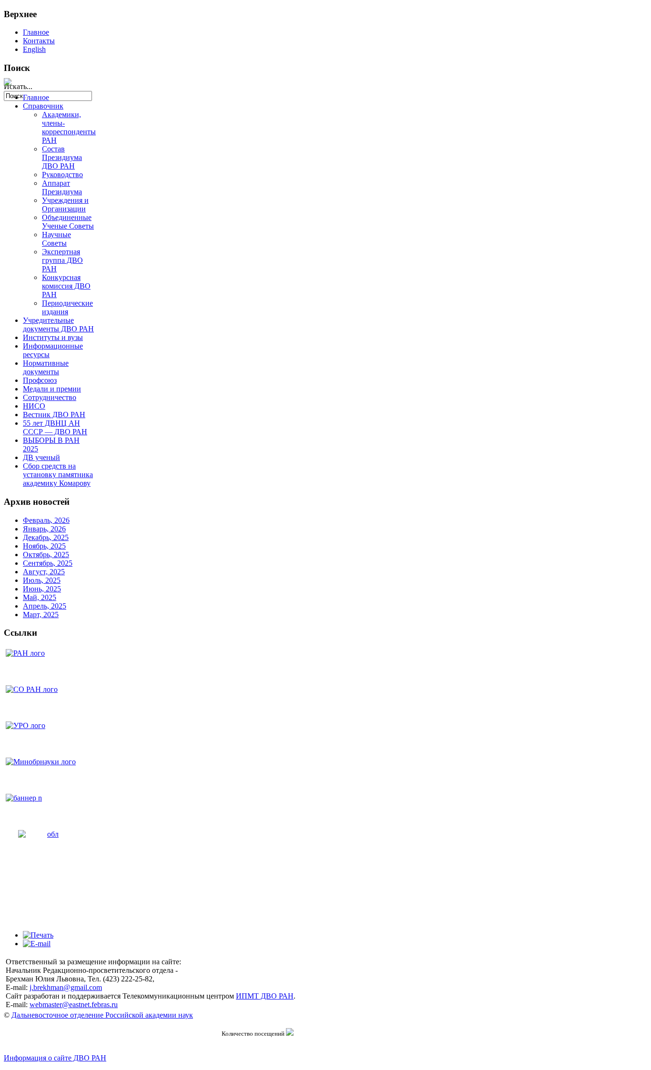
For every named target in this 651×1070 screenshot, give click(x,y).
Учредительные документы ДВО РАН (58, 324)
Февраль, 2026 (46, 520)
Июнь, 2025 (42, 589)
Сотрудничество (49, 397)
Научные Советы (56, 238)
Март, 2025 (41, 614)
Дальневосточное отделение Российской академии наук (102, 1015)
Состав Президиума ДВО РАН (62, 157)
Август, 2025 (44, 572)
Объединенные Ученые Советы (68, 221)
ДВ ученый (41, 457)
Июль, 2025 (42, 580)
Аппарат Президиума (62, 187)
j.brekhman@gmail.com (66, 987)
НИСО (34, 406)
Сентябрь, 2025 (47, 563)
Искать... (18, 86)
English (34, 49)
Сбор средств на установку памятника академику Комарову (58, 474)
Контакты (39, 41)
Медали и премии (52, 389)
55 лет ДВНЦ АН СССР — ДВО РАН (55, 427)
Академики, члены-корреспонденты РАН (69, 127)
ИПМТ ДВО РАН (265, 996)
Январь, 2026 (44, 529)
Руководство (62, 174)
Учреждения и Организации (65, 204)
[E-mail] (37, 944)
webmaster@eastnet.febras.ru (74, 1004)
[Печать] (38, 935)
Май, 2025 (39, 597)
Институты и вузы (53, 337)
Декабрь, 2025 (46, 537)
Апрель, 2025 (44, 606)
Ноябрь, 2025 (44, 546)
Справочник (43, 106)
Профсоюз (40, 380)
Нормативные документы (46, 367)
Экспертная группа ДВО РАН (62, 260)
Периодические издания (67, 307)
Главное (36, 32)
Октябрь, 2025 (46, 554)
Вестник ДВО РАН (54, 414)
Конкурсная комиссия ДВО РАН (66, 286)
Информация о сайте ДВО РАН (55, 1058)
